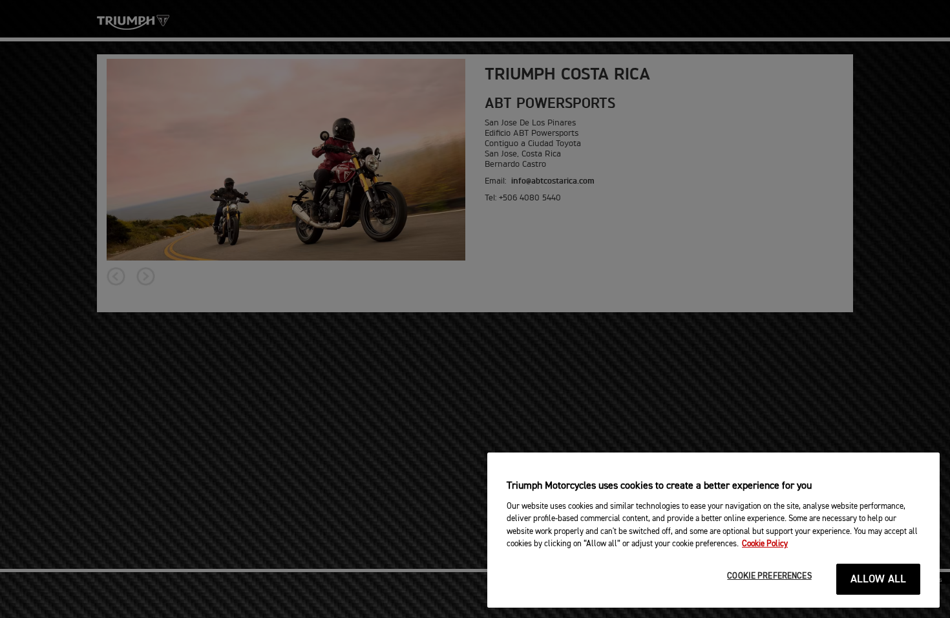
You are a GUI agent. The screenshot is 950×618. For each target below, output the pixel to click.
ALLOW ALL (878, 579)
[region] (713, 530)
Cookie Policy (765, 544)
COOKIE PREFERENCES (769, 576)
